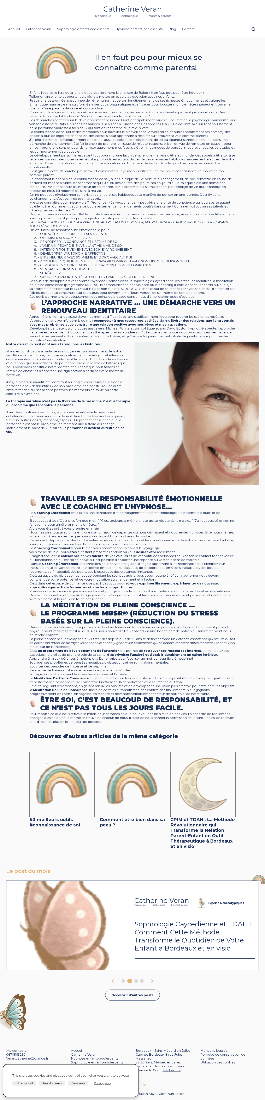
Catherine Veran (38, 29)
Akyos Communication (166, 1094)
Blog (172, 29)
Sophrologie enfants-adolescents (83, 29)
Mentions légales (213, 1051)
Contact (188, 29)
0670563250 (15, 1054)
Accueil (14, 29)
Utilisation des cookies (217, 1062)
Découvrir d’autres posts (132, 995)
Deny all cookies (52, 1083)
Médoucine (172, 1070)
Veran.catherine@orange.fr (27, 1058)
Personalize (78, 1083)
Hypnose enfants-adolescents (139, 29)
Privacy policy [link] (102, 1083)
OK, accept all (24, 1083)
